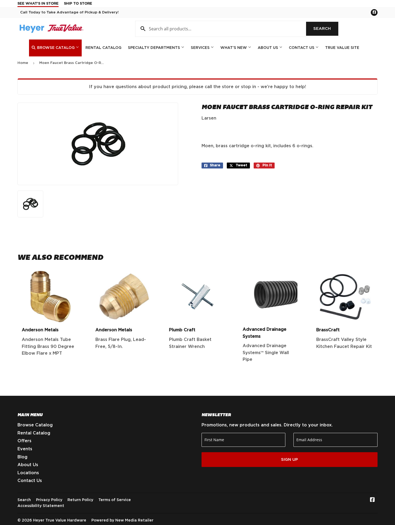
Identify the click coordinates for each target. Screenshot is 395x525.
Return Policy (80, 500)
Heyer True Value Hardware (59, 520)
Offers (24, 441)
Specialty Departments (154, 48)
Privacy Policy (49, 500)
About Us (268, 48)
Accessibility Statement (40, 506)
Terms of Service (114, 500)
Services (201, 48)
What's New (234, 48)
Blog (22, 457)
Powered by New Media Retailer (122, 520)
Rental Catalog (103, 48)
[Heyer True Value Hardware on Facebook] (372, 500)
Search (325, 29)
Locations (28, 473)
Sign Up (289, 460)
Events (24, 449)
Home (22, 63)
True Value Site (342, 48)
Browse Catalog (56, 48)
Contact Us (302, 48)
